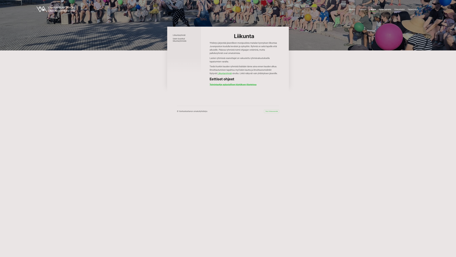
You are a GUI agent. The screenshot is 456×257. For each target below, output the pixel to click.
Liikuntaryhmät (225, 73)
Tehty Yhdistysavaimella (271, 111)
